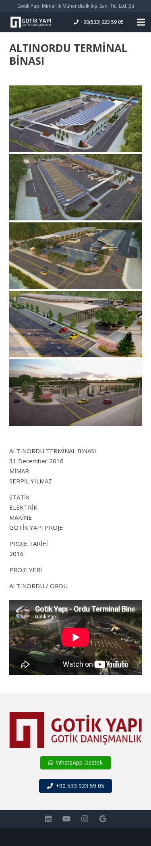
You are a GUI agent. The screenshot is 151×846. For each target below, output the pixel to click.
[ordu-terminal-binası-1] (75, 392)
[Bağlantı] (30, 22)
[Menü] (141, 22)
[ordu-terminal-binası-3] (75, 255)
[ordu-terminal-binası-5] (75, 118)
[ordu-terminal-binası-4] (75, 187)
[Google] (103, 819)
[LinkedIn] (48, 819)
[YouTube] (67, 819)
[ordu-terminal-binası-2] (75, 324)
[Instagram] (85, 819)
